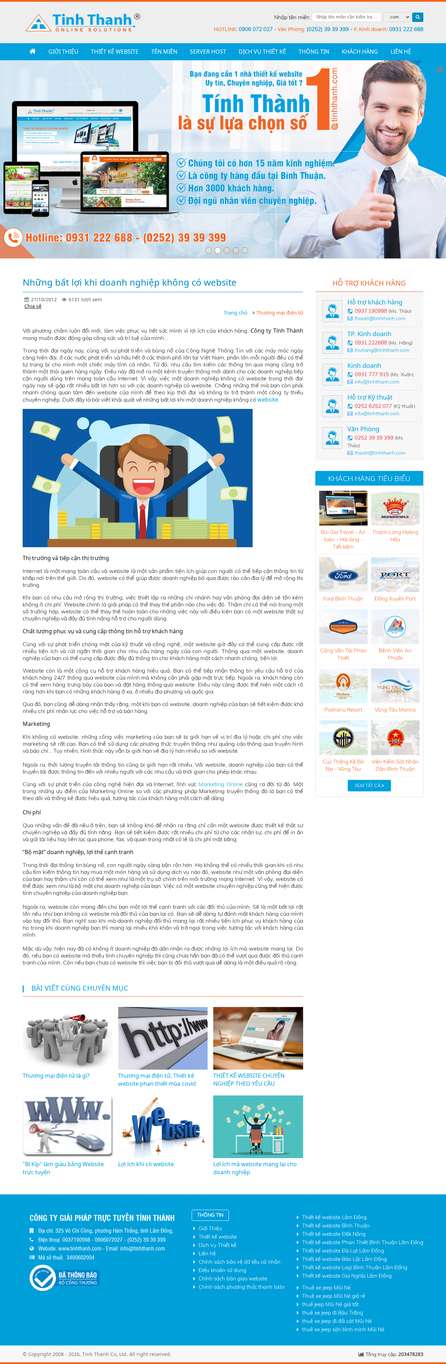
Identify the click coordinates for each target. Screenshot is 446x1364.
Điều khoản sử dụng (222, 1270)
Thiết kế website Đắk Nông (334, 1234)
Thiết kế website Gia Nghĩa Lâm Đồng (347, 1275)
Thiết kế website (115, 51)
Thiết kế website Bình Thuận (336, 1225)
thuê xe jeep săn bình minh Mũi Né (343, 1329)
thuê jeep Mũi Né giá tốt (330, 1304)
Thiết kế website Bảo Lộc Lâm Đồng (344, 1259)
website (267, 399)
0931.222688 (371, 342)
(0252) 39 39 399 (328, 29)
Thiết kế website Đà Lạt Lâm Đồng (343, 1250)
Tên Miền (164, 51)
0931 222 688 (406, 29)
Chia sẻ (32, 306)
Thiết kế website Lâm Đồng (334, 1217)
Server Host (208, 51)
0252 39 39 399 (374, 437)
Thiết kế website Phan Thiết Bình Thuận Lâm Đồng (362, 1242)
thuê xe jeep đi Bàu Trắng (332, 1312)
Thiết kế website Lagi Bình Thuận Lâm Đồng (354, 1267)
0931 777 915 (372, 374)
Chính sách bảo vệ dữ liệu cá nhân (239, 1261)
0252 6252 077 (373, 406)
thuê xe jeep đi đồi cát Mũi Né (337, 1321)
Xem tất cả (368, 785)
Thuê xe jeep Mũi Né (326, 1287)
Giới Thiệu (63, 51)
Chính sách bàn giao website (233, 1278)
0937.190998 (371, 311)
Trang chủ (32, 51)
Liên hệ (207, 1253)
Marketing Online (221, 784)
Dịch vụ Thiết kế (262, 51)
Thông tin (314, 51)
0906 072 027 (256, 29)
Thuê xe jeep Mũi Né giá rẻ (333, 1296)
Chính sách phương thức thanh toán (242, 1287)
